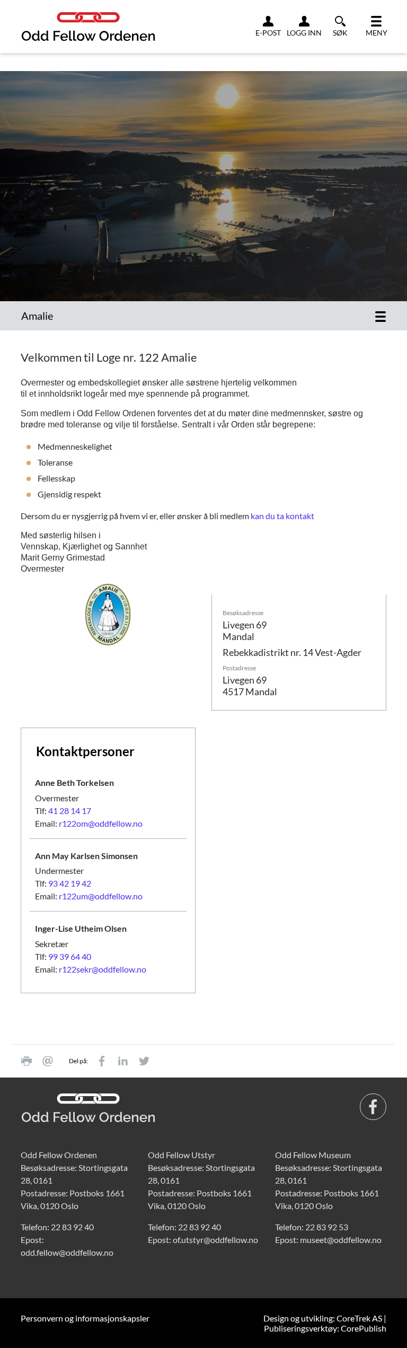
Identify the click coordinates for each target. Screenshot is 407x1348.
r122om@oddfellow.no (101, 823)
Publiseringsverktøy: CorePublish (325, 1328)
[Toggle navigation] (380, 316)
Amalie (37, 315)
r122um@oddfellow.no (101, 896)
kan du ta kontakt (282, 516)
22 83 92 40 (72, 1227)
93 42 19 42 (69, 883)
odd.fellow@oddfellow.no (67, 1252)
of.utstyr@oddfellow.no (215, 1240)
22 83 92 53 (326, 1227)
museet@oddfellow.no (341, 1240)
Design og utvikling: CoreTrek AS (322, 1318)
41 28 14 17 (69, 811)
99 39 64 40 (69, 956)
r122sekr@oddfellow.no (102, 969)
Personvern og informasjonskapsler (85, 1318)
